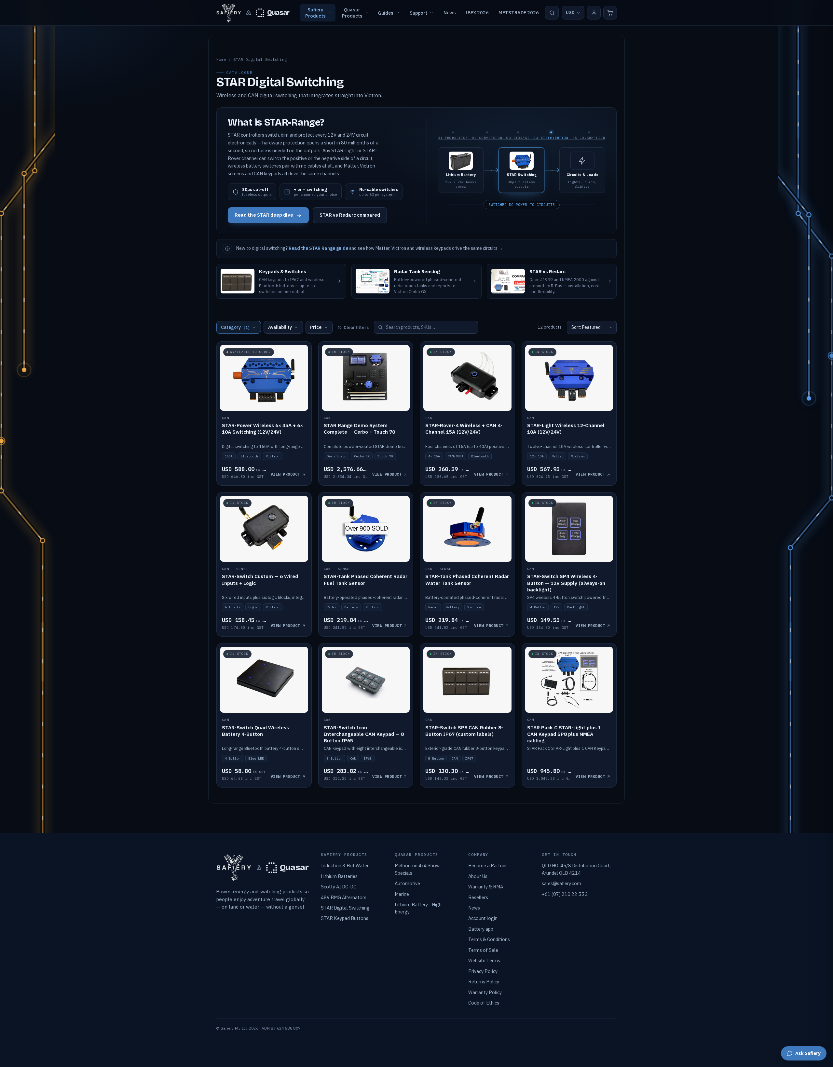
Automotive (407, 883)
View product (285, 474)
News (450, 12)
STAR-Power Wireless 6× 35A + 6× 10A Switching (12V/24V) (262, 428)
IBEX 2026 (477, 12)
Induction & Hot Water (345, 865)
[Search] (552, 13)
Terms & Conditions (489, 939)
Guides (385, 13)
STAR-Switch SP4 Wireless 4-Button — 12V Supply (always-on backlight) (566, 582)
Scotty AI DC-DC (338, 887)
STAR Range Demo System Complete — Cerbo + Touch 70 (359, 428)
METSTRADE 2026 (518, 12)
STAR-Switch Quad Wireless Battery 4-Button (255, 730)
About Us (477, 876)
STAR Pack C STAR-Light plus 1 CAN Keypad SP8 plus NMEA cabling (564, 734)
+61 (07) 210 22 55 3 (565, 894)
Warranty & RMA (485, 887)
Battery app (480, 929)
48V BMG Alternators (343, 897)
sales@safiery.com (561, 883)
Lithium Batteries (339, 876)
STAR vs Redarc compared (350, 215)
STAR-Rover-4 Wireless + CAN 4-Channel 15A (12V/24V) (463, 428)
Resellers (478, 897)
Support (418, 13)
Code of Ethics (483, 1003)
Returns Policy (483, 982)
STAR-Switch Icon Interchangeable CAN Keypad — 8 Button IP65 (364, 734)
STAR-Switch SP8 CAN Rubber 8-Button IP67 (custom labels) (464, 730)
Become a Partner (487, 865)
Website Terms (484, 960)
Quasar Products (352, 13)
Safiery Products (315, 13)
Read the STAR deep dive (264, 215)
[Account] (594, 13)
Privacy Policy (483, 971)
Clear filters (356, 327)
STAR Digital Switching (345, 908)
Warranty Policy (485, 992)
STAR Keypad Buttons (344, 918)
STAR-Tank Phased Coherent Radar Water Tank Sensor (467, 579)
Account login (483, 918)
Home (221, 59)
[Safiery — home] (228, 12)
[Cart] (610, 13)
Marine (402, 894)
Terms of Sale (483, 950)
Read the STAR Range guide (318, 248)
